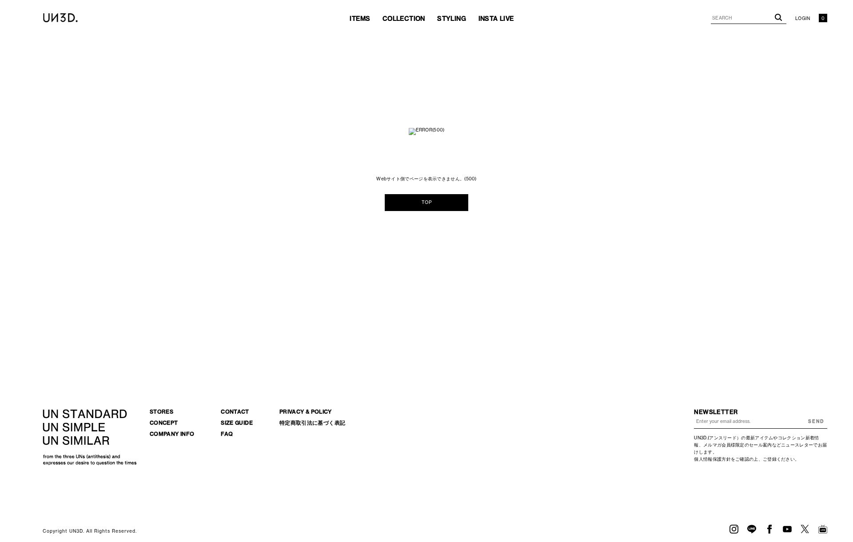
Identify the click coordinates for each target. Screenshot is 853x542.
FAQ (227, 433)
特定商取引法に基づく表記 (312, 422)
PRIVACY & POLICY (305, 411)
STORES (161, 411)
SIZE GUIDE (237, 422)
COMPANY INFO (172, 433)
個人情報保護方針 (712, 459)
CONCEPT (164, 422)
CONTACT (235, 411)
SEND (816, 421)
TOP (426, 202)
